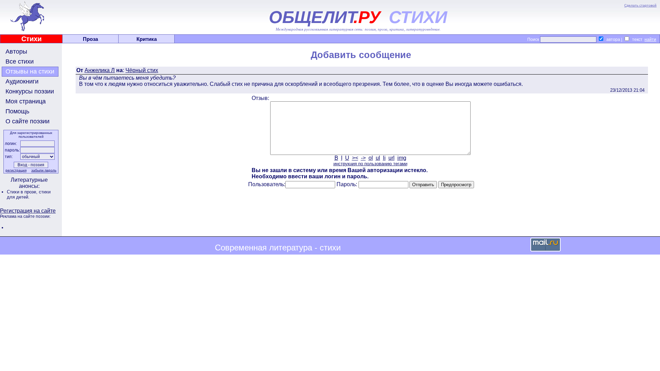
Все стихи (20, 61)
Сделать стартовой (640, 5)
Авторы (16, 51)
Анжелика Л (100, 70)
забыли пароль (43, 170)
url (391, 158)
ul (378, 158)
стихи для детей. (29, 194)
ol (370, 158)
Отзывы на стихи (30, 71)
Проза (90, 39)
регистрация (16, 170)
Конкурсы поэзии (30, 91)
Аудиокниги (22, 81)
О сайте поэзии (28, 121)
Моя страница (26, 101)
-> (363, 158)
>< (355, 158)
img (401, 158)
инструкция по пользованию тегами (370, 163)
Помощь (17, 111)
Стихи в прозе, (23, 191)
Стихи (31, 39)
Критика (146, 39)
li (384, 158)
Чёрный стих (141, 70)
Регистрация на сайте (28, 211)
